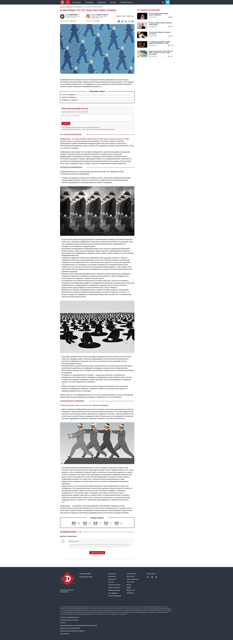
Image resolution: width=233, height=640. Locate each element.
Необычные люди (114, 590)
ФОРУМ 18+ (130, 593)
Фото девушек (113, 593)
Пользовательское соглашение (69, 620)
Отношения (89, 2)
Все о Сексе (130, 576)
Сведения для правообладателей (70, 628)
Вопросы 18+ (131, 590)
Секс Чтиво (130, 582)
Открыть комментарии (97, 552)
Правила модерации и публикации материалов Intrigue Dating (78, 625)
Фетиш (129, 585)
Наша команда (64, 633)
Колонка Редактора (114, 596)
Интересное (101, 2)
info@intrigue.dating (85, 573)
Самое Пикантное (132, 579)
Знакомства (76, 2)
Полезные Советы (127, 2)
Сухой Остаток (131, 574)
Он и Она (113, 2)
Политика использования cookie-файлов (72, 631)
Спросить (65, 123)
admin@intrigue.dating (85, 577)
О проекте (63, 622)
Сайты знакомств (114, 587)
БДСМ (129, 587)
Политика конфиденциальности (69, 617)
